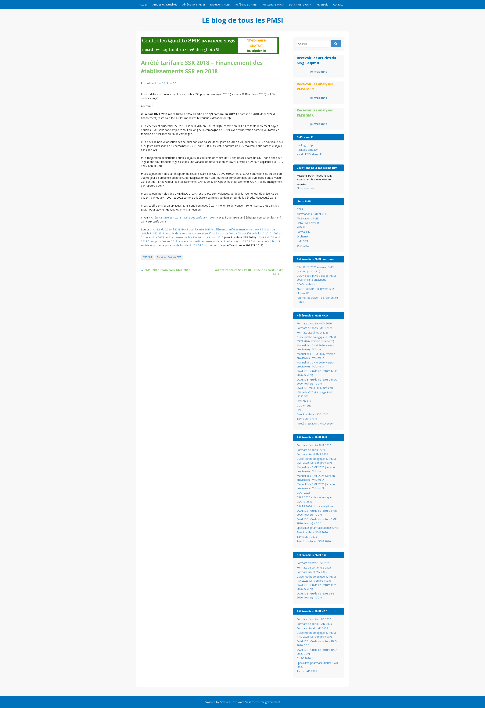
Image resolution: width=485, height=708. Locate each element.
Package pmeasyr (307, 149)
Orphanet (302, 236)
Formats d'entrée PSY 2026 (313, 563)
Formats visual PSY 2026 (312, 572)
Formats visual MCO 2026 (313, 332)
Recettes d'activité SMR (169, 257)
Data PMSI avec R (300, 4)
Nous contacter (306, 188)
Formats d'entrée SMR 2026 (314, 445)
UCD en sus (304, 405)
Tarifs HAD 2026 (307, 671)
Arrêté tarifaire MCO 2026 (312, 414)
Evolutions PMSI (220, 4)
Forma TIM (304, 232)
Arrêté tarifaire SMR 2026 (312, 532)
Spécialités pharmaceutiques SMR (317, 527)
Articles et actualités (165, 4)
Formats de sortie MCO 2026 (314, 328)
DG (174, 83)
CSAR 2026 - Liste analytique (314, 497)
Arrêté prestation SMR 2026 (314, 541)
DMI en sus (304, 401)
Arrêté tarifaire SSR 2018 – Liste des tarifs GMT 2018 (183, 217)
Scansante (303, 245)
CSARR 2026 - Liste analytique (315, 506)
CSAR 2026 (303, 492)
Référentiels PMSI (246, 4)
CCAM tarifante (306, 284)
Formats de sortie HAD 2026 (314, 624)
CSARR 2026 (304, 502)
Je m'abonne (318, 71)
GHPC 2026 (304, 658)
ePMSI (301, 227)
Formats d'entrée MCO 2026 (314, 323)
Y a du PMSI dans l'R (309, 154)
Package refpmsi (307, 145)
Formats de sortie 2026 (311, 450)
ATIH (300, 209)
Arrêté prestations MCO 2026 (315, 423)
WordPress (244, 702)
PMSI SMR (148, 257)
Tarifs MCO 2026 (307, 419)
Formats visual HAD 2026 (312, 628)
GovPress (226, 702)
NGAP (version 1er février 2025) (316, 289)
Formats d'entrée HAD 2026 (314, 619)
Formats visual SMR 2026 (312, 454)
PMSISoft (322, 4)
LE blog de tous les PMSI (242, 20)
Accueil (143, 4)
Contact (338, 4)
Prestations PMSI (273, 4)
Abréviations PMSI (193, 4)
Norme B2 (303, 293)
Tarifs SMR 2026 (307, 537)
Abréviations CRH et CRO (312, 214)
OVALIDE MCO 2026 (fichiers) (315, 388)
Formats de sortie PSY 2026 (314, 567)
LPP (299, 410)
